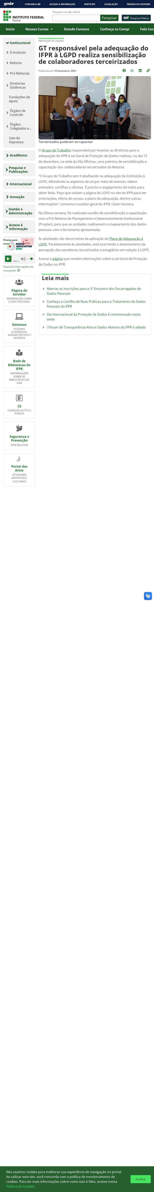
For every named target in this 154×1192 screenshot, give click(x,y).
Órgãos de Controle (17, 113)
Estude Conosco (76, 29)
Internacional (21, 184)
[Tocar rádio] (8, 259)
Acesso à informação (62, 4)
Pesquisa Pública (139, 18)
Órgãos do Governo (139, 4)
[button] (148, 70)
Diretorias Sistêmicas (18, 85)
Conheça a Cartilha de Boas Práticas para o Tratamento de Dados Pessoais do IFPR (96, 304)
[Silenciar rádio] (23, 258)
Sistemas (19, 324)
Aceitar (140, 1179)
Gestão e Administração (20, 211)
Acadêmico (18, 155)
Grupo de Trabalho (56, 150)
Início (10, 29)
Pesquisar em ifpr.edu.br (66, 12)
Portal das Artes (19, 468)
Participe (89, 4)
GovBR (9, 4)
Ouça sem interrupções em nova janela (18, 268)
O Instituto (18, 52)
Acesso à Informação (18, 227)
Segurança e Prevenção (19, 438)
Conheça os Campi (114, 29)
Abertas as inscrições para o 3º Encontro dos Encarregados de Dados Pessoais (94, 291)
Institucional (20, 43)
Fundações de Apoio (19, 99)
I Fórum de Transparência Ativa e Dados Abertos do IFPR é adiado (96, 327)
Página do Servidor (19, 292)
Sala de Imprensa (16, 140)
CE (19, 406)
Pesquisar (109, 18)
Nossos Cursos (37, 29)
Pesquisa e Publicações (18, 170)
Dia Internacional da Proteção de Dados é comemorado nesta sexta (93, 316)
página (57, 259)
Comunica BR (32, 4)
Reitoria (16, 63)
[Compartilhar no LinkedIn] (140, 70)
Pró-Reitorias (20, 73)
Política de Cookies (20, 1186)
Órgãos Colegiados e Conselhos (19, 126)
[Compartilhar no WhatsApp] (132, 70)
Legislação (111, 4)
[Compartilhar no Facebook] (124, 70)
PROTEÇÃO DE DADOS (51, 41)
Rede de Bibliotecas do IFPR (19, 365)
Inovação (17, 197)
